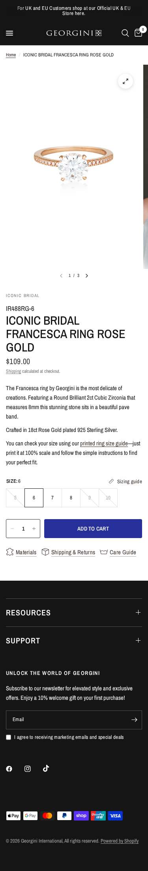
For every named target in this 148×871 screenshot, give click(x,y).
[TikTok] (51, 768)
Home (11, 55)
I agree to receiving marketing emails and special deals (69, 737)
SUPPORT (23, 640)
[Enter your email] (134, 719)
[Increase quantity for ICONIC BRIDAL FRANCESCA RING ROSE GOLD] (34, 529)
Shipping (13, 371)
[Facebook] (14, 769)
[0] (137, 33)
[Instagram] (33, 769)
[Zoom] (125, 81)
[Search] (125, 33)
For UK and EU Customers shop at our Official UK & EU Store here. (74, 11)
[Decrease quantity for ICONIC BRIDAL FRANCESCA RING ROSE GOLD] (12, 529)
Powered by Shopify (120, 840)
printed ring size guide (104, 443)
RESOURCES (28, 612)
